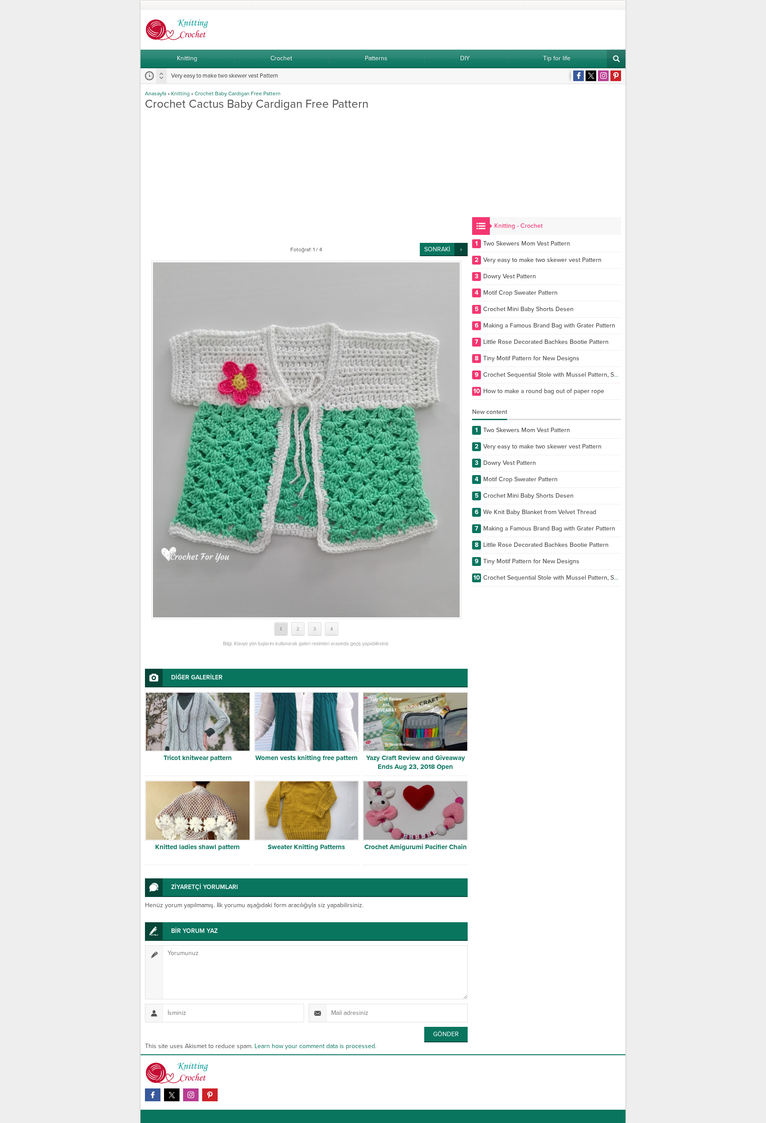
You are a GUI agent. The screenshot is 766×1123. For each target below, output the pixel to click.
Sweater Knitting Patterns (306, 847)
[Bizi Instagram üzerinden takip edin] (603, 75)
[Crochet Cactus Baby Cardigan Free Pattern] (306, 440)
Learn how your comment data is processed (314, 1046)
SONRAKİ (437, 249)
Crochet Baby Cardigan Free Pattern (238, 93)
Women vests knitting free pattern (306, 758)
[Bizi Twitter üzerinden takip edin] (591, 75)
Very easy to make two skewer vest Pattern (224, 75)
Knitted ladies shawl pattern (197, 847)
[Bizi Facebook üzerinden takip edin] (578, 75)
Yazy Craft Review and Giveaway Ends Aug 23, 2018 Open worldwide (415, 767)
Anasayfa (155, 93)
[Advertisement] (306, 176)
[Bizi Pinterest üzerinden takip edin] (615, 75)
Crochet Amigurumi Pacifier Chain (415, 847)
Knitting (180, 93)
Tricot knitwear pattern (198, 758)
